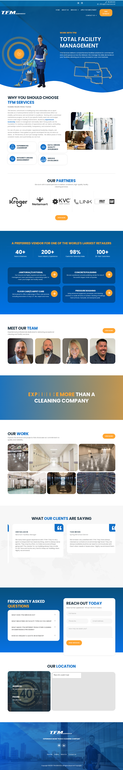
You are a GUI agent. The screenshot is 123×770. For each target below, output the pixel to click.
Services (74, 10)
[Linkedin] (82, 3)
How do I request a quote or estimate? (28, 636)
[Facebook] (78, 3)
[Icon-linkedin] (64, 745)
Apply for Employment (89, 10)
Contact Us (90, 15)
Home (58, 10)
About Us (65, 10)
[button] (34, 615)
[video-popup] (19, 54)
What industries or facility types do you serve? (32, 621)
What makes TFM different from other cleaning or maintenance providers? (31, 628)
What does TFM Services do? (23, 615)
